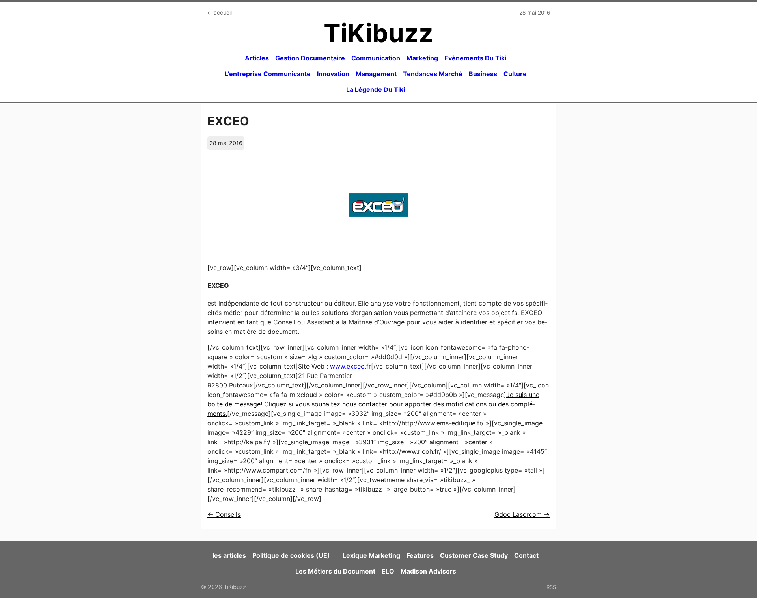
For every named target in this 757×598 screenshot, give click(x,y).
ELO (388, 571)
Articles (257, 58)
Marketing (422, 58)
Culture (515, 74)
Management (376, 74)
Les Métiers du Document (335, 571)
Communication (375, 58)
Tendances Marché (432, 74)
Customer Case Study (474, 555)
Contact (526, 555)
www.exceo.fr (350, 366)
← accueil (219, 12)
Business (483, 74)
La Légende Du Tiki (375, 89)
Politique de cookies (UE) (291, 555)
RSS (551, 587)
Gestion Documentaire (310, 58)
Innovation (333, 74)
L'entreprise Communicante (268, 74)
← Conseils (224, 514)
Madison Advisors (428, 571)
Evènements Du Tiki (475, 58)
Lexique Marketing (371, 555)
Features (420, 555)
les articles (229, 555)
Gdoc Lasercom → (522, 514)
